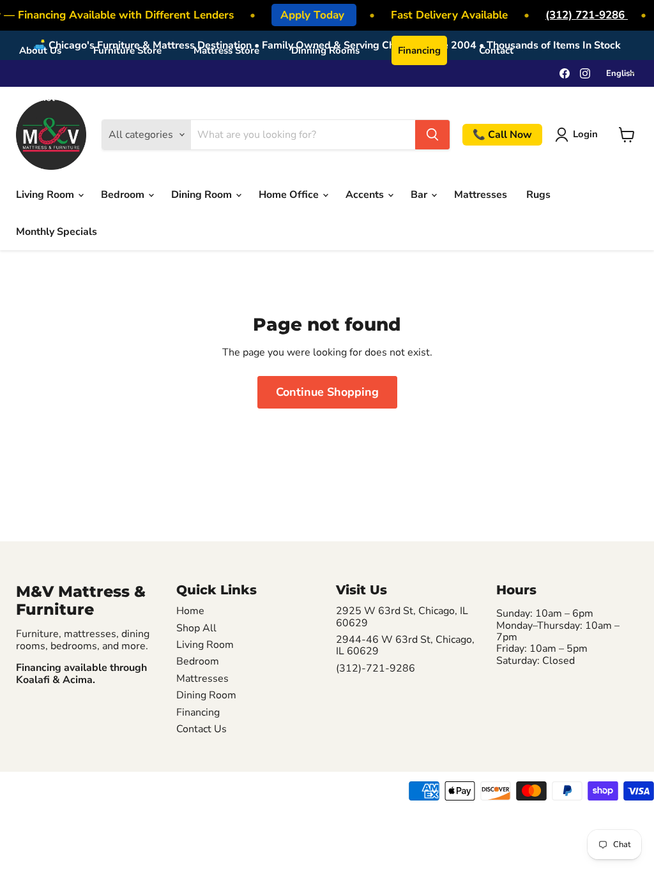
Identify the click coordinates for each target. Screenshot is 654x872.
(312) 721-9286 (583, 15)
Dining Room (202, 195)
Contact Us (201, 729)
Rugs (538, 195)
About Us (40, 50)
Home (190, 611)
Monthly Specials (56, 232)
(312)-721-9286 (375, 668)
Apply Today (310, 15)
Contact (496, 50)
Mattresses (480, 195)
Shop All (196, 628)
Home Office (290, 195)
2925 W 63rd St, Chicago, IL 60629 (402, 617)
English (620, 73)
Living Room (46, 195)
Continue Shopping (327, 392)
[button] (579, 134)
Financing (419, 50)
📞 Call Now (502, 135)
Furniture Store (127, 50)
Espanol (37, 97)
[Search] (432, 134)
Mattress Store (226, 50)
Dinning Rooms (325, 50)
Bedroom (124, 195)
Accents (366, 195)
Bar (420, 195)
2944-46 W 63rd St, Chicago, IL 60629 (405, 646)
